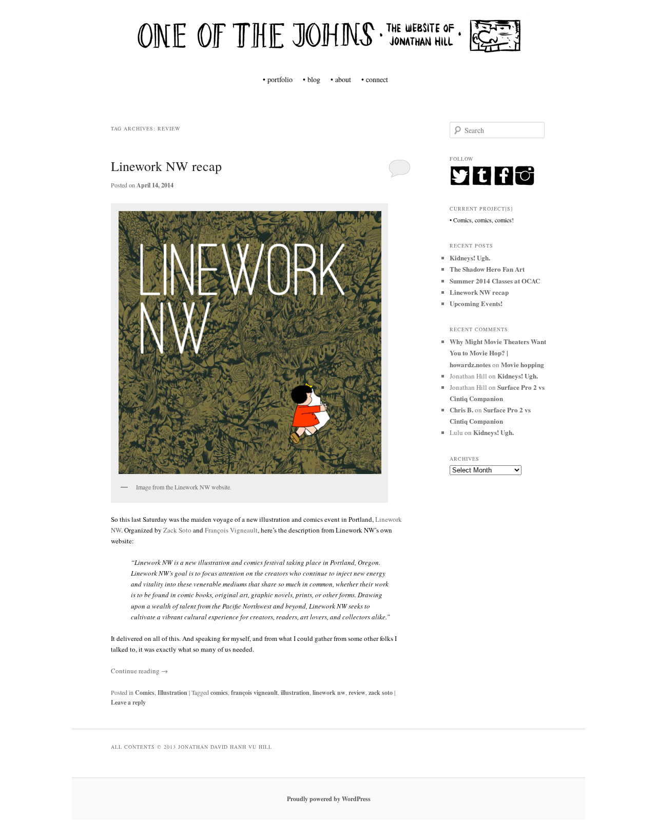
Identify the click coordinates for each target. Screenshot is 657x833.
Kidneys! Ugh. (470, 257)
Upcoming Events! (476, 303)
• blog (311, 79)
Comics (144, 692)
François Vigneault (231, 530)
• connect (374, 79)
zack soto (381, 692)
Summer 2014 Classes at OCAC (495, 281)
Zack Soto (177, 530)
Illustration (172, 692)
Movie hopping (522, 364)
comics (219, 692)
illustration (295, 692)
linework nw (329, 692)
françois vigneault (254, 692)
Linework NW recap (166, 166)
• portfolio (278, 79)
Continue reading (139, 670)
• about (341, 79)
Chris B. (461, 409)
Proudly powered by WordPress (329, 798)
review (357, 692)
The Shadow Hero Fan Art (487, 269)
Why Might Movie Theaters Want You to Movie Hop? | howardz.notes (498, 352)
